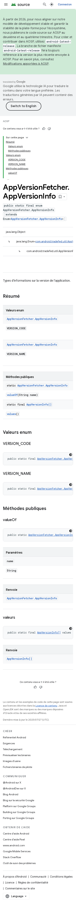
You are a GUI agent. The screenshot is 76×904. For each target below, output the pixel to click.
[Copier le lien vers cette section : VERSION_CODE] (34, 444)
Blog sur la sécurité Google (18, 800)
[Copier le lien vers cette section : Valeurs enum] (35, 432)
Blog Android (10, 794)
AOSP (6, 121)
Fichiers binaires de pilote (17, 767)
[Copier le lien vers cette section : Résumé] (23, 296)
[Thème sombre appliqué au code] (70, 454)
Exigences (9, 743)
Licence (9, 882)
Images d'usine (11, 761)
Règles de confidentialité (33, 882)
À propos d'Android (15, 876)
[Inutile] (49, 128)
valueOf (12, 395)
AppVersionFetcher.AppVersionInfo (36, 219)
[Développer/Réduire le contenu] (27, 137)
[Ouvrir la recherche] (44, 4)
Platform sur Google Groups (19, 806)
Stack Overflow (12, 857)
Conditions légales (61, 876)
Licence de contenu (46, 705)
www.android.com (14, 845)
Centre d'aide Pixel (14, 839)
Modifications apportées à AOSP (26, 64)
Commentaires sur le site (20, 888)
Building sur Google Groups (19, 812)
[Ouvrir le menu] (6, 4)
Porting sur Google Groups (18, 818)
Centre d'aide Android (16, 833)
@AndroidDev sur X (14, 788)
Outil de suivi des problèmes (19, 863)
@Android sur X (12, 782)
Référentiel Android (14, 737)
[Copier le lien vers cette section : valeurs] (18, 618)
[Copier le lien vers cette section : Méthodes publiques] (50, 509)
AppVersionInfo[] (38, 404)
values (11, 414)
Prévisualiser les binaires (16, 755)
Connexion (65, 4)
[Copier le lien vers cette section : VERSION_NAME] (35, 474)
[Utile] (43, 128)
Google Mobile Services (16, 851)
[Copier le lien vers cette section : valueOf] (20, 520)
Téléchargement (12, 749)
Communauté (38, 876)
